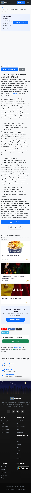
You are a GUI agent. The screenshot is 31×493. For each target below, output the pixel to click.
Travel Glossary (21, 426)
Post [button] (19, 329)
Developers (4, 475)
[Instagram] (8, 411)
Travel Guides (20, 421)
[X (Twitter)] (13, 411)
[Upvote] (11, 227)
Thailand (19, 444)
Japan (18, 439)
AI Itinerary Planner (6, 421)
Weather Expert (5, 432)
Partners (3, 472)
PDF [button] (4, 329)
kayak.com (14, 94)
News (18, 429)
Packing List (4, 423)
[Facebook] (18, 411)
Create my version (20, 22)
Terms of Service (20, 489)
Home (3, 7)
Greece (18, 458)
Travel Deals (20, 423)
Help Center (20, 432)
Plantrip (7, 2)
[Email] (22, 411)
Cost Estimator (5, 429)
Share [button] (12, 329)
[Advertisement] (15, 48)
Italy (18, 441)
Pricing (3, 469)
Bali (18, 447)
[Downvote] (20, 227)
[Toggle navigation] (27, 2)
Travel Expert (4, 426)
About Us (3, 466)
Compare (3, 478)
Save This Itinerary (10, 69)
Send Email (15, 341)
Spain (18, 453)
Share (22, 69)
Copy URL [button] (5, 332)
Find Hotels (17, 222)
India (18, 456)
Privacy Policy (10, 489)
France (18, 450)
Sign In (22, 2)
